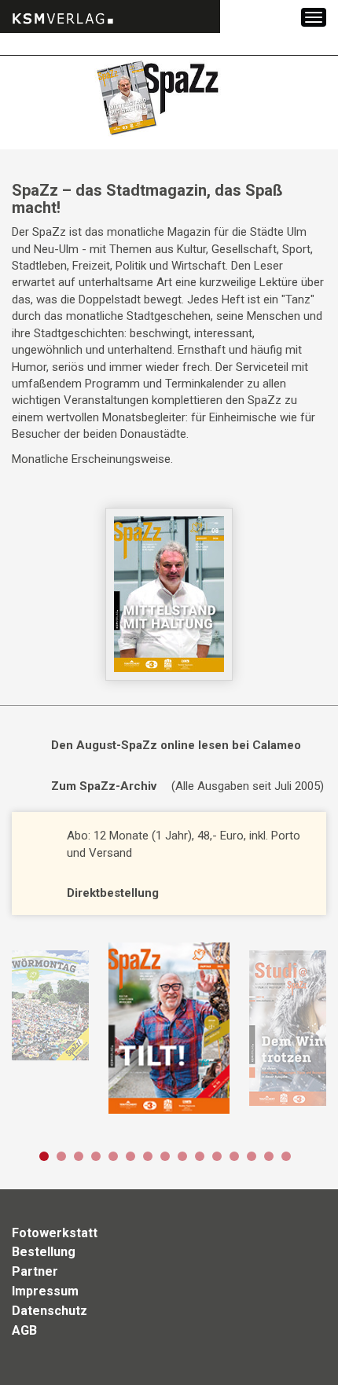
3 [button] (78, 1156)
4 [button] (96, 1156)
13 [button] (251, 1156)
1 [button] (44, 1156)
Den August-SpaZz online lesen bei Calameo (176, 745)
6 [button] (130, 1156)
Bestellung (43, 1251)
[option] (168, 1028)
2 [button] (61, 1156)
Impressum (45, 1291)
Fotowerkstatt (54, 1232)
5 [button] (113, 1156)
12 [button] (234, 1156)
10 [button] (199, 1156)
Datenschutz (49, 1310)
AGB (24, 1330)
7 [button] (147, 1156)
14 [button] (269, 1156)
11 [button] (217, 1156)
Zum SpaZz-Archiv (103, 786)
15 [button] (286, 1156)
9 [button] (182, 1156)
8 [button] (165, 1156)
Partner (35, 1271)
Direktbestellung (113, 893)
